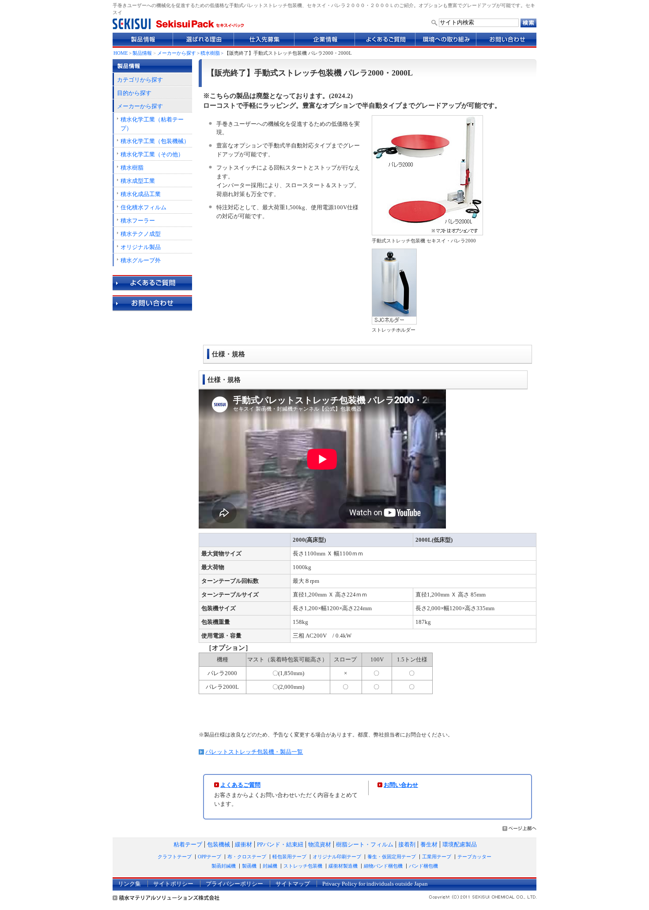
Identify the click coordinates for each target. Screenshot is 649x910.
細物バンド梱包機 (383, 866)
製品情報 (142, 53)
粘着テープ (188, 844)
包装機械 (218, 844)
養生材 (429, 844)
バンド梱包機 (423, 866)
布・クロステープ (246, 856)
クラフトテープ (175, 856)
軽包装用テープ (289, 856)
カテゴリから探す (140, 79)
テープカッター (474, 856)
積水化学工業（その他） (152, 154)
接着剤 (406, 844)
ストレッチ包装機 (302, 866)
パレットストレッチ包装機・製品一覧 (254, 751)
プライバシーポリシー (234, 883)
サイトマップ (292, 883)
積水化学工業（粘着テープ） (152, 124)
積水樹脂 (210, 53)
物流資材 (319, 844)
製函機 (249, 866)
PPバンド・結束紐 (280, 844)
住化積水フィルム (143, 207)
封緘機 (270, 866)
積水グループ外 (141, 260)
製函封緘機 (223, 866)
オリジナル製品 (141, 247)
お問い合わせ (401, 785)
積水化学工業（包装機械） (155, 141)
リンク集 (129, 883)
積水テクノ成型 (141, 233)
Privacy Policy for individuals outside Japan (375, 883)
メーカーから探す (176, 53)
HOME (120, 53)
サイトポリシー (173, 883)
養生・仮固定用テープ (391, 856)
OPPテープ (209, 856)
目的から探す (134, 93)
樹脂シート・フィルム (364, 844)
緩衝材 (243, 844)
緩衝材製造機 (343, 866)
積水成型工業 (138, 180)
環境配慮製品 (459, 844)
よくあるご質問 (240, 785)
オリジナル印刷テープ (337, 856)
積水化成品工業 (141, 194)
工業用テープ (436, 856)
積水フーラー (138, 220)
